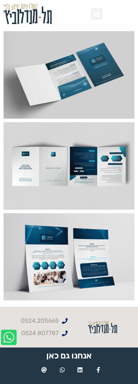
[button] (97, 14)
